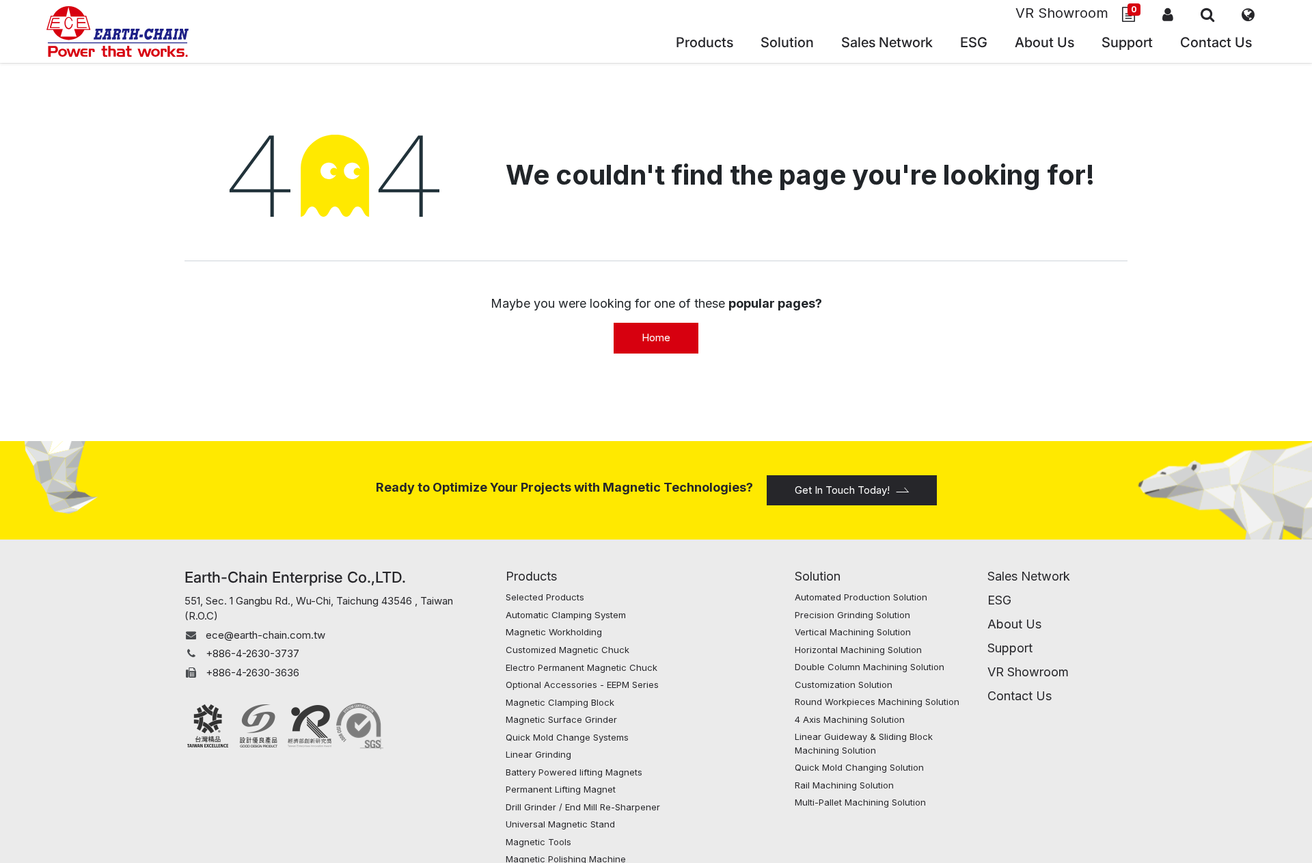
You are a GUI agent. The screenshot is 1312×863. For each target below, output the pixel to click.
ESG (999, 600)
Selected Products (545, 597)
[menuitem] (887, 44)
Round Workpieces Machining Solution (877, 701)
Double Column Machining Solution (869, 666)
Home (656, 337)
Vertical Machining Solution (853, 631)
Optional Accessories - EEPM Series (582, 684)
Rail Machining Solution (844, 785)
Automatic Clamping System (566, 614)
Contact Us (1019, 696)
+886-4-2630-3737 (252, 653)
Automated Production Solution (861, 597)
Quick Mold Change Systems (567, 737)
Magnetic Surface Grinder (561, 719)
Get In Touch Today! (842, 489)
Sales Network (1028, 576)
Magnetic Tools (538, 841)
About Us (1014, 624)
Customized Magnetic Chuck (567, 649)
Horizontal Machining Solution (858, 649)
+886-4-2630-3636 (252, 672)
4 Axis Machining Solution (850, 719)
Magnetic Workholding (554, 631)
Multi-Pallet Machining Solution (860, 802)
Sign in (1168, 14)
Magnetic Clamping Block (560, 702)
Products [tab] (531, 576)
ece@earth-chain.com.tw (265, 634)
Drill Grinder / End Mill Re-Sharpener (583, 806)
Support (1010, 648)
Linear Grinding (538, 754)
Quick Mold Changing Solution (859, 767)
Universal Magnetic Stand (560, 824)
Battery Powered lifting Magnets (574, 772)
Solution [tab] (817, 576)
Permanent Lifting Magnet (561, 789)
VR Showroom (1061, 13)
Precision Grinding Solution (852, 614)
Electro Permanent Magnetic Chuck (583, 667)
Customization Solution (843, 684)
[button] (1207, 14)
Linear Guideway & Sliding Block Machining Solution (864, 743)
